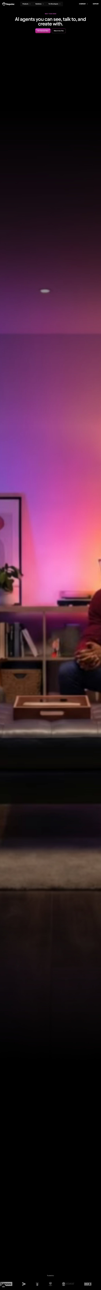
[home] (8, 3)
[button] (27, 4)
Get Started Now (43, 31)
